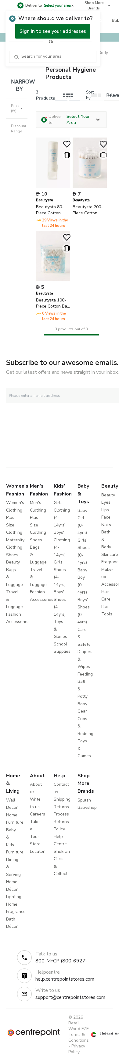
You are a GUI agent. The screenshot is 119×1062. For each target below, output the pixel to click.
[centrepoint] (33, 1032)
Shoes (12, 555)
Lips (105, 510)
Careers (37, 814)
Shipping (62, 799)
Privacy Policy (76, 1049)
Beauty (13, 562)
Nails (106, 525)
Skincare (109, 554)
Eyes (105, 502)
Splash (84, 800)
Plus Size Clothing (14, 525)
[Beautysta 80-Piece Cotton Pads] (53, 186)
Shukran (62, 851)
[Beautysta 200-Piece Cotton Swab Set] (90, 186)
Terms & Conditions (78, 1037)
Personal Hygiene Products (70, 73)
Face (105, 517)
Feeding (85, 674)
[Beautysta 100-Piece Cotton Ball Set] (53, 280)
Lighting (13, 897)
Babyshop (87, 807)
